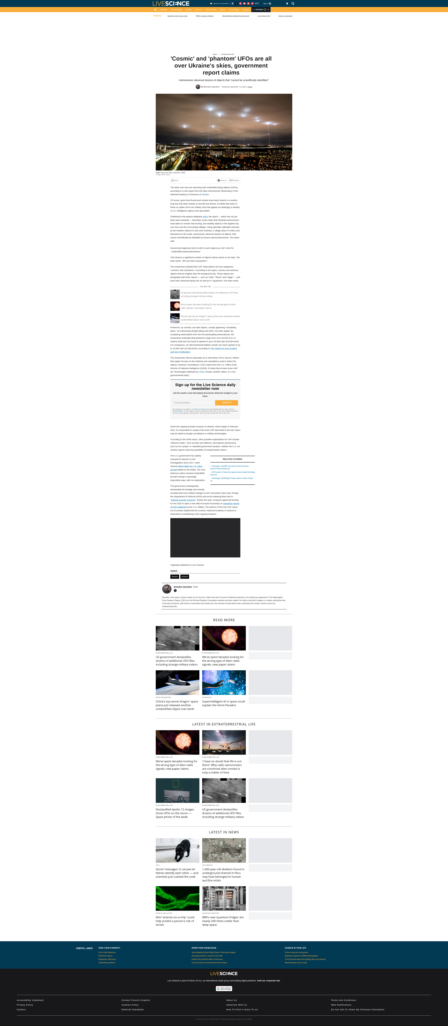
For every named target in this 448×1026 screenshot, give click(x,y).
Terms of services (200, 409)
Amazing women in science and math (207, 956)
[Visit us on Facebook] (232, 3)
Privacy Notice (178, 411)
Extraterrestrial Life (227, 54)
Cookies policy (130, 1005)
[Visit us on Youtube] (244, 3)
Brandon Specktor (212, 86)
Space (222, 9)
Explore (246, 9)
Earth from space (105, 956)
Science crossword (285, 16)
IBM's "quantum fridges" (205, 16)
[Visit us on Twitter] (236, 3)
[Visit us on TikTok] (252, 3)
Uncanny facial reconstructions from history (209, 963)
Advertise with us (236, 1005)
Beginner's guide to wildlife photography (301, 956)
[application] (205, 538)
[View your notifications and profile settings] (287, 3)
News (250, 87)
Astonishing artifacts (106, 963)
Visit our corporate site (268, 980)
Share (176, 180)
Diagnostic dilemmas (107, 959)
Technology (234, 9)
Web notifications (341, 1005)
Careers (21, 1009)
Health (188, 9)
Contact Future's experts (136, 1000)
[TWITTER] (176, 590)
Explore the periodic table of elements (207, 959)
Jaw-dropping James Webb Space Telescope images (214, 952)
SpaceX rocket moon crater (177, 16)
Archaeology (176, 9)
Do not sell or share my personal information (357, 1009)
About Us (231, 1000)
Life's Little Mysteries (107, 952)
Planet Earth (211, 9)
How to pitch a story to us (242, 1009)
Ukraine (205, 194)
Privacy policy (25, 1005)
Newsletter (235, 180)
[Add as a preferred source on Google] (224, 988)
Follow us (223, 180)
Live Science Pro (264, 16)
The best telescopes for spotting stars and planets (305, 959)
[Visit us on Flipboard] (248, 3)
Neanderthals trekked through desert (235, 16)
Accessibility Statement (30, 1000)
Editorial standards (133, 1009)
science (185, 577)
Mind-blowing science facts (296, 963)
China (201, 372)
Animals (163, 9)
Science (198, 9)
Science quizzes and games (296, 952)
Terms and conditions (343, 1000)
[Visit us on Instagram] (240, 3)
